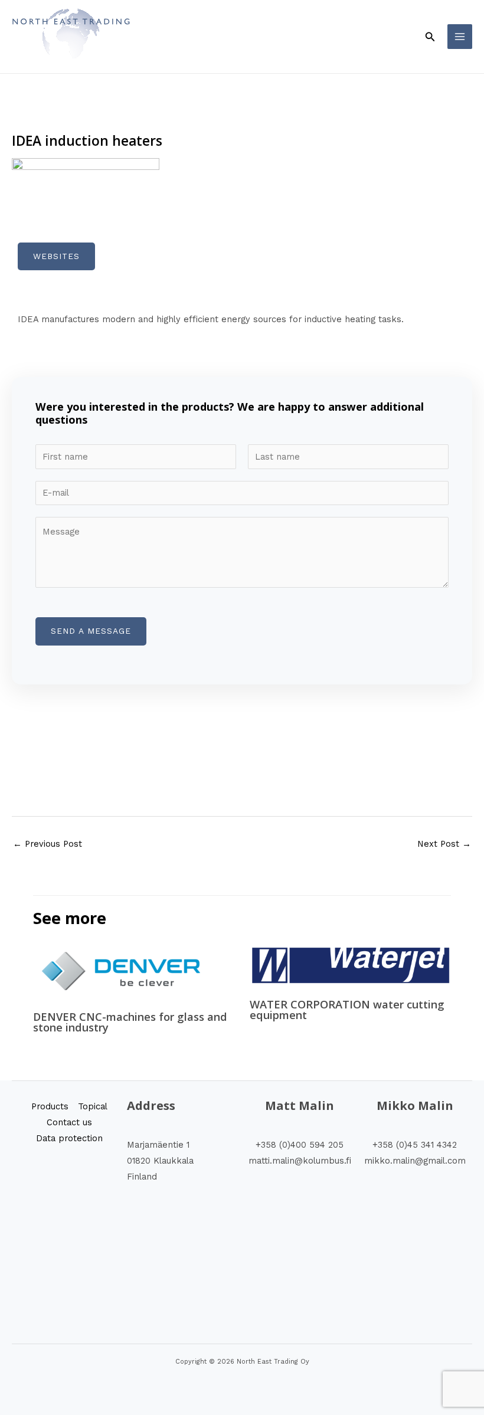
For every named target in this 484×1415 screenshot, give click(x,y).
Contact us (69, 1122)
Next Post (444, 843)
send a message (91, 631)
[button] (430, 37)
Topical (92, 1106)
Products (49, 1106)
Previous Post (47, 843)
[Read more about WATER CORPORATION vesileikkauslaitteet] (350, 964)
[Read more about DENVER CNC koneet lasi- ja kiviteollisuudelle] (121, 970)
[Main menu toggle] (459, 36)
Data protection (69, 1138)
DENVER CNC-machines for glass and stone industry (130, 1022)
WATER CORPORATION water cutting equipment (347, 1009)
